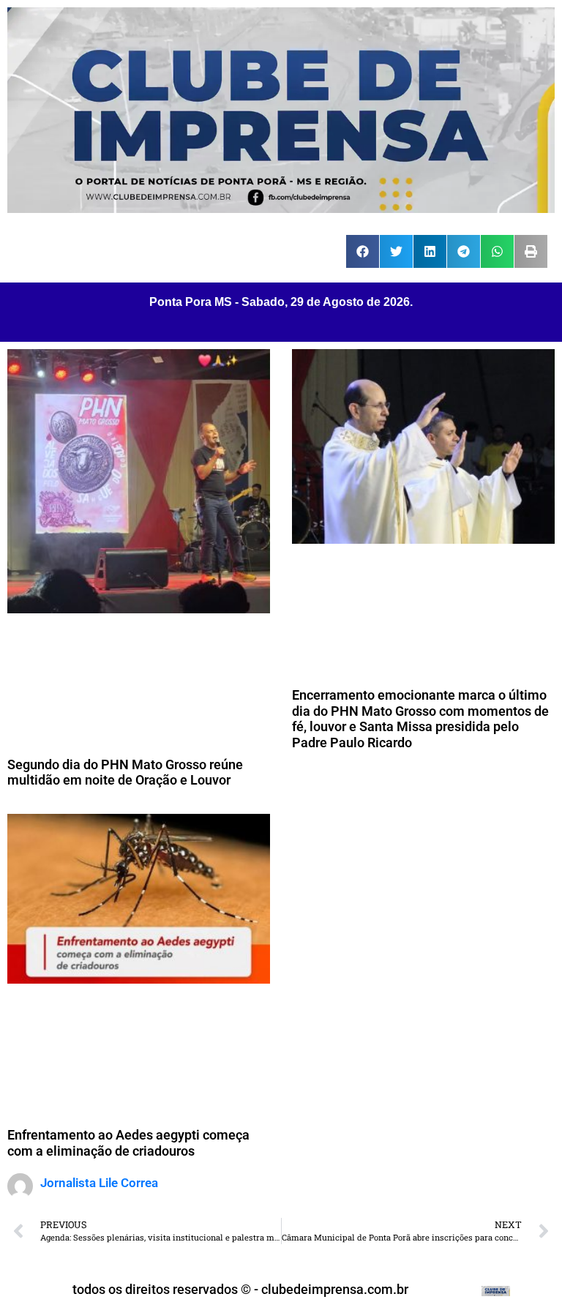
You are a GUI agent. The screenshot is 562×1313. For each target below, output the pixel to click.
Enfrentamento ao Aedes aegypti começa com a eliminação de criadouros (128, 1143)
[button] (362, 251)
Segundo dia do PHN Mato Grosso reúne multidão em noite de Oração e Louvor (125, 772)
